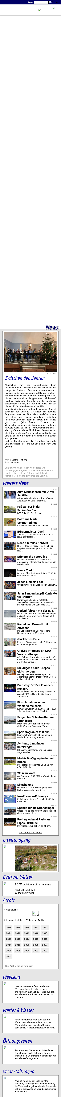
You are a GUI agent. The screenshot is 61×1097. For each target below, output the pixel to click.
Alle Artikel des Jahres (30, 832)
